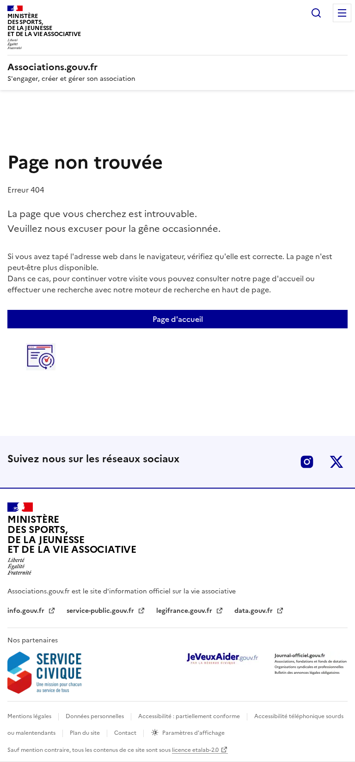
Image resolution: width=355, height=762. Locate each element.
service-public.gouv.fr (101, 611)
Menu (342, 13)
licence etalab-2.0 (195, 750)
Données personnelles (95, 716)
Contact (126, 733)
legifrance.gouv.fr (185, 611)
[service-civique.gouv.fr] (44, 673)
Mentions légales (30, 716)
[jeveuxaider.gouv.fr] (222, 658)
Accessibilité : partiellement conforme (189, 716)
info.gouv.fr (26, 611)
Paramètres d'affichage (193, 733)
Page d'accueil (178, 319)
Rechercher (316, 13)
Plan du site (85, 733)
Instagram (307, 462)
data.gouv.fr (254, 611)
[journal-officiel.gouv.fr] (311, 663)
